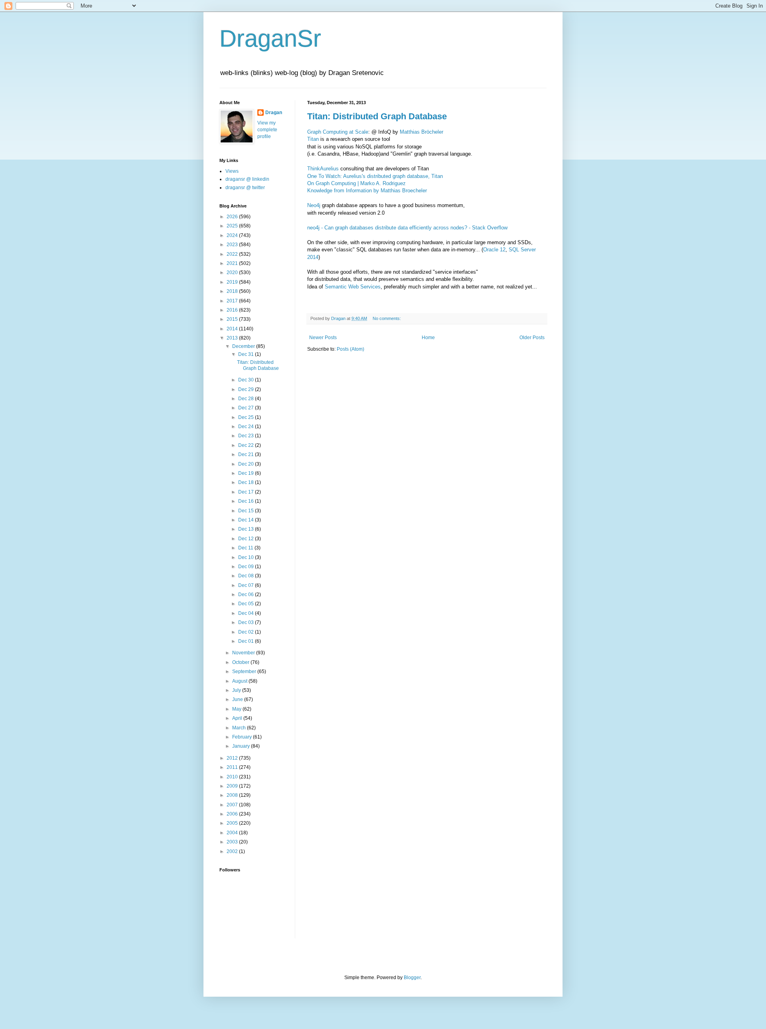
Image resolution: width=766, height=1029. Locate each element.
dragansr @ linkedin (247, 179)
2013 (233, 338)
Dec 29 (246, 389)
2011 (233, 767)
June (238, 699)
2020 (233, 272)
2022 (233, 254)
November (244, 653)
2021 (233, 263)
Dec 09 (246, 566)
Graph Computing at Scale (337, 132)
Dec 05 (246, 603)
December (244, 346)
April (237, 718)
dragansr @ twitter (245, 187)
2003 (233, 842)
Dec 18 (246, 482)
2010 (233, 777)
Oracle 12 (494, 250)
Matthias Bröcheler (421, 132)
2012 (233, 758)
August (240, 681)
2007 (233, 805)
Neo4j (313, 205)
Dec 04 (246, 613)
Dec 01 (246, 641)
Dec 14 (246, 520)
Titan (313, 139)
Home (428, 337)
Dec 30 (246, 380)
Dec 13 (246, 529)
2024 (233, 235)
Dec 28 (246, 398)
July (237, 690)
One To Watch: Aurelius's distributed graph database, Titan (375, 176)
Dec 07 (246, 585)
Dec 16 (246, 501)
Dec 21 (246, 454)
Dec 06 (246, 594)
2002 (233, 851)
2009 (233, 786)
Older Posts (532, 337)
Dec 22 (246, 445)
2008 (233, 795)
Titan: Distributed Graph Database (377, 116)
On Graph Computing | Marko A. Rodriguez (356, 183)
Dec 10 (246, 557)
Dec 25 (246, 417)
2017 (233, 301)
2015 (233, 319)
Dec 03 (246, 622)
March (239, 728)
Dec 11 (246, 548)
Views (232, 171)
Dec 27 (246, 408)
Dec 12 (246, 538)
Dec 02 (246, 632)
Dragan (273, 112)
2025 (233, 226)
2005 (233, 823)
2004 (233, 832)
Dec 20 (246, 464)
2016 (233, 310)
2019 (233, 282)
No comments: (387, 318)
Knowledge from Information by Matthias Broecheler (367, 191)
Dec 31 (246, 354)
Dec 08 (246, 576)
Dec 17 (246, 492)
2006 (233, 814)
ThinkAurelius (323, 169)
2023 (233, 244)
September (244, 671)
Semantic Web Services (353, 287)
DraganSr (270, 38)
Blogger (412, 977)
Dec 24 (246, 426)
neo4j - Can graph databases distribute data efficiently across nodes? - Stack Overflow (407, 228)
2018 (233, 291)
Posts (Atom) (350, 349)
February (242, 737)
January (241, 746)
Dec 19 (246, 473)
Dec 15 (246, 511)
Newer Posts (323, 337)
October (241, 662)
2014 (233, 329)
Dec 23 (246, 435)
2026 (233, 216)
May (237, 709)
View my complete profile (267, 129)
